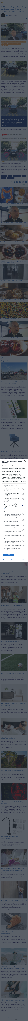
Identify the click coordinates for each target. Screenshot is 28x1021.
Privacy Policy (22, 559)
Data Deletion (6, 559)
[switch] (23, 489)
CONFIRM (8, 554)
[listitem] (14, 486)
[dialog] (14, 510)
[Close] (25, 461)
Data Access (14, 559)
